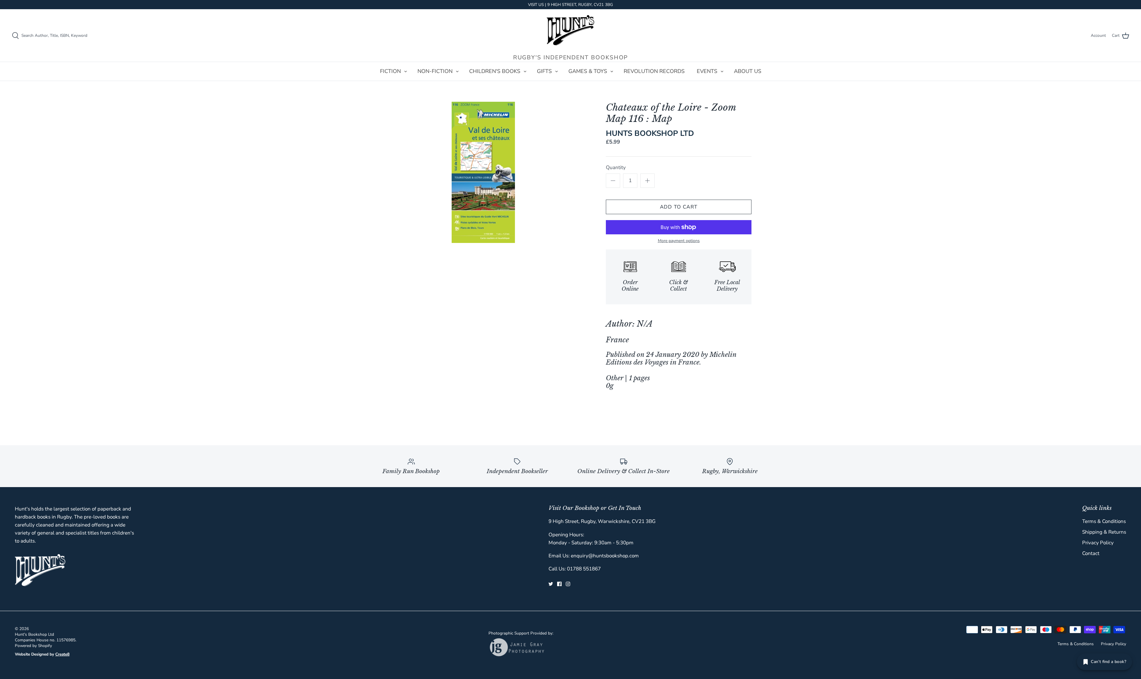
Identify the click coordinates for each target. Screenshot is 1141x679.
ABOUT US (747, 71)
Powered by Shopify (33, 645)
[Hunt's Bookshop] (570, 30)
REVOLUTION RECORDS (654, 71)
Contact (1090, 553)
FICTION (390, 71)
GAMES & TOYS (587, 71)
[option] (483, 172)
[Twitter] (551, 584)
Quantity (616, 167)
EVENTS (707, 71)
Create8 (62, 654)
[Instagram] (568, 584)
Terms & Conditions (1104, 521)
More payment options (679, 241)
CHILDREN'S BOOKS (494, 71)
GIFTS (544, 71)
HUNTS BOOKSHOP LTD (650, 133)
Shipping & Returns (1104, 532)
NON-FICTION (435, 71)
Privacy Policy (1098, 542)
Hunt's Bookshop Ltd (34, 634)
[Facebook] (559, 584)
